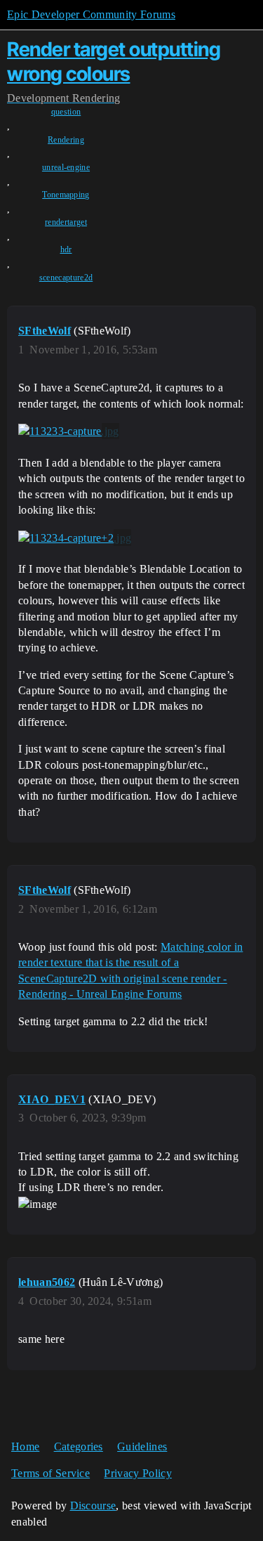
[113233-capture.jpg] (68, 431)
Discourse (93, 1505)
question (66, 112)
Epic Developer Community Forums (91, 14)
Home (25, 1446)
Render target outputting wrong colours (113, 61)
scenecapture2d (66, 277)
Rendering (66, 140)
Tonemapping (66, 195)
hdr (66, 249)
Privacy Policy (137, 1473)
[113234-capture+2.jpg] (74, 537)
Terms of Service (50, 1473)
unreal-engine (66, 167)
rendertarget (66, 222)
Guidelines (142, 1446)
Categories (78, 1446)
